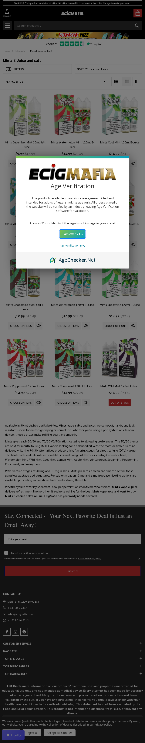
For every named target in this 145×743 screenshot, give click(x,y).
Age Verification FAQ (72, 245)
